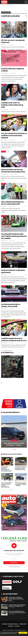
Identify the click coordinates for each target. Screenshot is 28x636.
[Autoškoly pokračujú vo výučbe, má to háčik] (14, 293)
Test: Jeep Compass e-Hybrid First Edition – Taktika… (14, 444)
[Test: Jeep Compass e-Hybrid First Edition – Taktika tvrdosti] (14, 431)
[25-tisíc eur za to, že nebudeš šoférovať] (14, 29)
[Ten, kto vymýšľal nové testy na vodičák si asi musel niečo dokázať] (14, 122)
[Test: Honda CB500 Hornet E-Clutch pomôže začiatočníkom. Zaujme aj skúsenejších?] (7, 477)
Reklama (10, 626)
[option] (14, 432)
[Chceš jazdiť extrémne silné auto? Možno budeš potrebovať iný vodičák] (14, 223)
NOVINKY (3, 22)
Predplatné (23, 624)
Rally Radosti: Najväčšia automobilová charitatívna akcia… (16, 599)
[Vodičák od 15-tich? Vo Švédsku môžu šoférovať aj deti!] (14, 92)
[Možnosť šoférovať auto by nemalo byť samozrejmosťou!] (14, 159)
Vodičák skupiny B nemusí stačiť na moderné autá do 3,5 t (14, 339)
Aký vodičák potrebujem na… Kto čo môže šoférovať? (13, 203)
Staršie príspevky (7, 350)
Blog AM (3, 151)
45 (26, 140)
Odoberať (14, 562)
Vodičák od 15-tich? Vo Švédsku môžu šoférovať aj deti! (12, 105)
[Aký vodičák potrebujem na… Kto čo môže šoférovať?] (14, 191)
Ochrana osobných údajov (10, 624)
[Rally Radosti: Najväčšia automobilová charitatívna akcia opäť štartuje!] (7, 461)
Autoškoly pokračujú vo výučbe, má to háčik (10, 305)
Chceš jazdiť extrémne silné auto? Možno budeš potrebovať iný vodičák (13, 236)
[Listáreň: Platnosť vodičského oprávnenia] (14, 259)
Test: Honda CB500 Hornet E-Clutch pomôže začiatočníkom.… (17, 612)
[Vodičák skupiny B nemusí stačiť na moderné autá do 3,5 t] (14, 327)
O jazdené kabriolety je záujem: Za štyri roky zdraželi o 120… (17, 605)
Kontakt (17, 626)
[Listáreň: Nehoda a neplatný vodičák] (14, 58)
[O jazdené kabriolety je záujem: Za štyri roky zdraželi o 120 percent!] (21, 461)
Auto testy (14, 440)
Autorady (4, 252)
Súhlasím (22, 632)
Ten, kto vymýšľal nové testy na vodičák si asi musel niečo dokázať (14, 135)
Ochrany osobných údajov (14, 566)
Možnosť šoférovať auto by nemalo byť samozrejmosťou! (13, 171)
